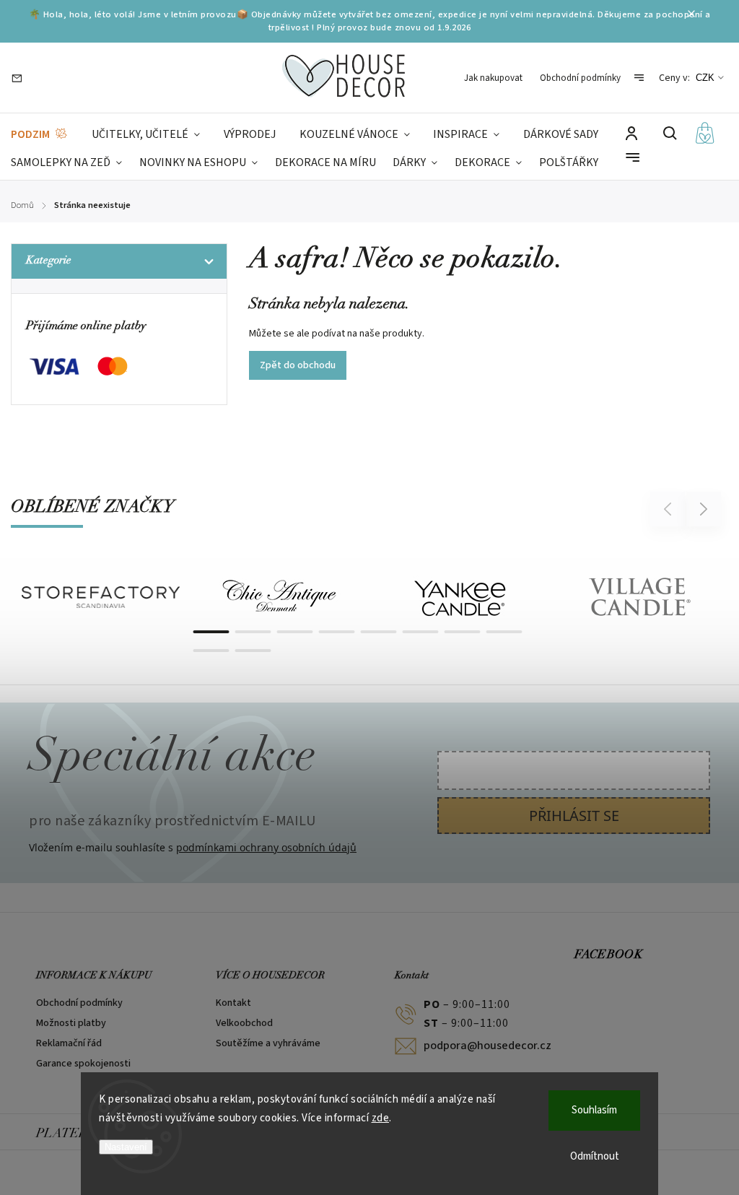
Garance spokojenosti (83, 1063)
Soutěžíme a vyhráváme (268, 1043)
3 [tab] (295, 631)
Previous (670, 508)
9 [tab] (211, 650)
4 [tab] (337, 631)
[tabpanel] (101, 597)
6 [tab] (421, 631)
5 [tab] (379, 631)
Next (704, 508)
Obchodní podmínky (580, 77)
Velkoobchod (244, 1023)
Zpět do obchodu (298, 365)
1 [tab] (211, 631)
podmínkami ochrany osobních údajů (266, 847)
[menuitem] (40, 135)
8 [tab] (504, 631)
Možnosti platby (71, 1023)
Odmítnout (594, 1156)
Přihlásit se (574, 815)
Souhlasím (594, 1110)
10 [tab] (253, 650)
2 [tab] (253, 631)
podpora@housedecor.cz (474, 1045)
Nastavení (126, 1147)
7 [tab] (463, 631)
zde (381, 1118)
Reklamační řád (69, 1043)
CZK (705, 77)
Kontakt (233, 1003)
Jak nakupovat (493, 77)
